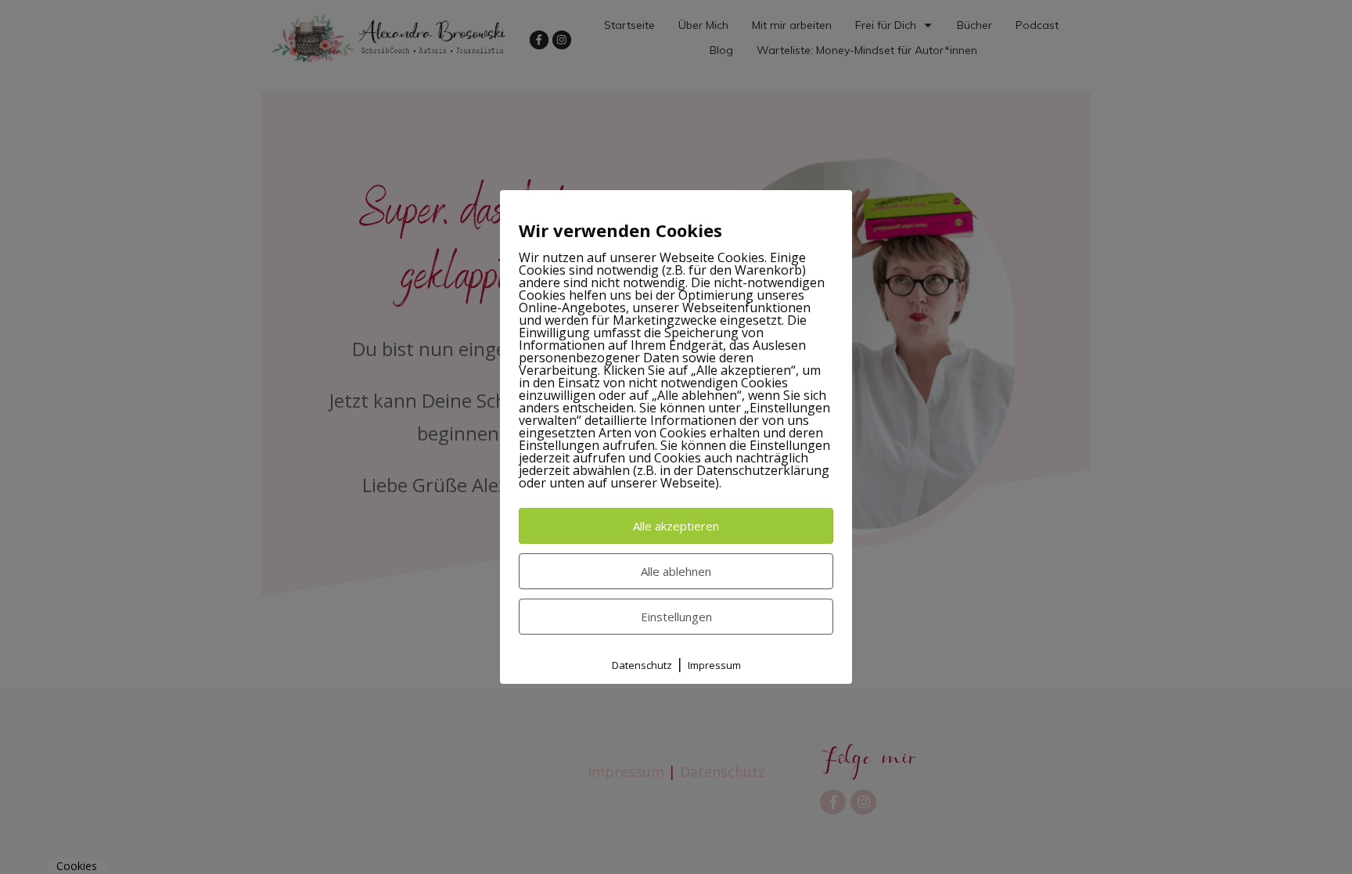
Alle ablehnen (676, 571)
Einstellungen (676, 616)
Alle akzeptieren (676, 526)
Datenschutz (642, 665)
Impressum (714, 665)
